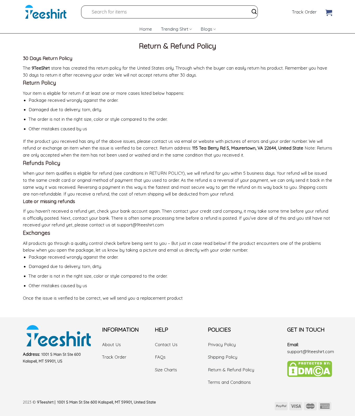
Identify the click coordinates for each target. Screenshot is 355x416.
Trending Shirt (174, 29)
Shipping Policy (222, 357)
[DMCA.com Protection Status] (309, 368)
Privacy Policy (222, 344)
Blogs (206, 29)
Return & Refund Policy (231, 369)
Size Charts (166, 369)
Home (145, 28)
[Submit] (254, 11)
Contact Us (166, 344)
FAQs (160, 357)
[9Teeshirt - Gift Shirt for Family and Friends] (46, 12)
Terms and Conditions (229, 382)
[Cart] (328, 11)
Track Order (304, 12)
